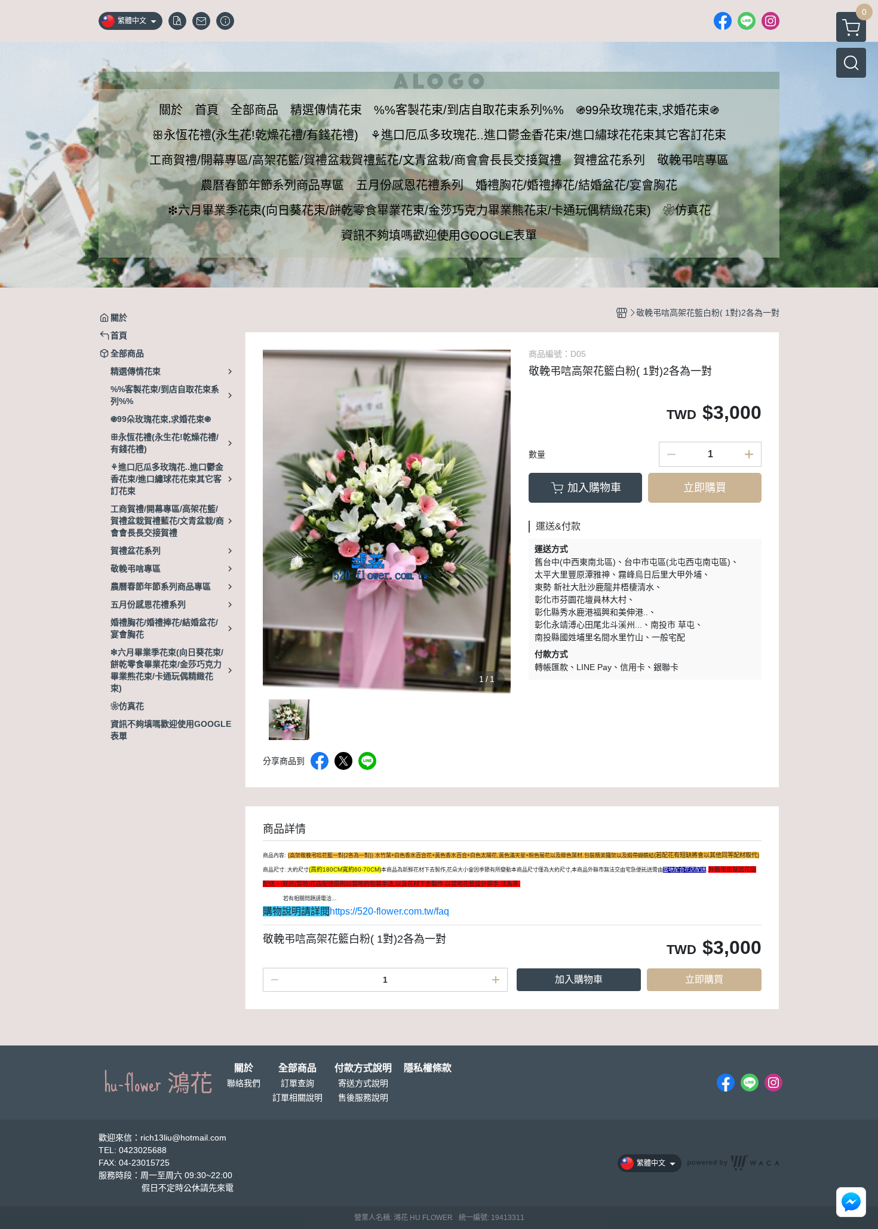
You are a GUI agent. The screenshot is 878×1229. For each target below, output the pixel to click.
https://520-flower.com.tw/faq (389, 911)
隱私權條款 (428, 1068)
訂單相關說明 (297, 1097)
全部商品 (297, 1068)
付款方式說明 (363, 1068)
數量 (537, 454)
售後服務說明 (363, 1097)
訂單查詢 (297, 1083)
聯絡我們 (243, 1083)
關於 (243, 1068)
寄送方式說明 (363, 1083)
